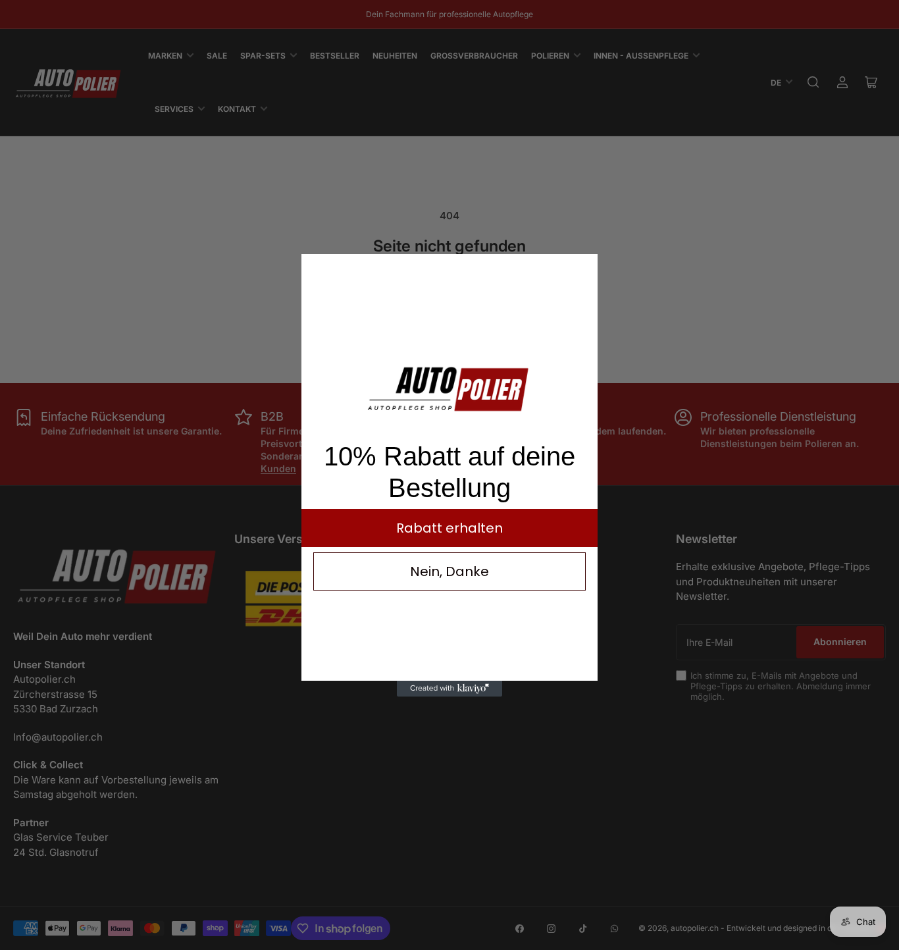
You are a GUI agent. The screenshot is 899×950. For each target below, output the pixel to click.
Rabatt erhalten (449, 528)
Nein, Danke (449, 571)
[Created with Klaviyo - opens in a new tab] (449, 689)
